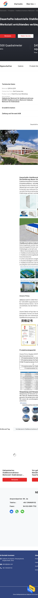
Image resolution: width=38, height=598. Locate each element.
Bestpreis (7, 36)
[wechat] (22, 511)
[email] (11, 511)
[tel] (28, 511)
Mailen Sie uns (26, 36)
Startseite (3, 10)
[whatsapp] (17, 511)
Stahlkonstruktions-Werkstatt (25, 10)
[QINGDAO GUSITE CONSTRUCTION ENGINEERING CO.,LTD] (6, 4)
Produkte (11, 10)
